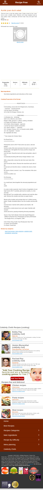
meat (6, 231)
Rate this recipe (15, 23)
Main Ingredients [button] (12, 435)
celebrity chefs (28, 231)
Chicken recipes (16, 387)
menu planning (19, 231)
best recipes (11, 231)
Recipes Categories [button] (11, 430)
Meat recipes (15, 411)
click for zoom (20, 42)
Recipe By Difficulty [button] (12, 440)
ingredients (8, 233)
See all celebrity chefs (17, 340)
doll (7, 19)
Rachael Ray (15, 362)
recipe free (14, 233)
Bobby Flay (15, 335)
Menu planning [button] (12, 445)
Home (6, 421)
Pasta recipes (15, 399)
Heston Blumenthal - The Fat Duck (20, 349)
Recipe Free (21, 2)
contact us (30, 464)
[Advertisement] (21, 61)
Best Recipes (9, 426)
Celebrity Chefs (10, 449)
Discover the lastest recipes (18, 391)
